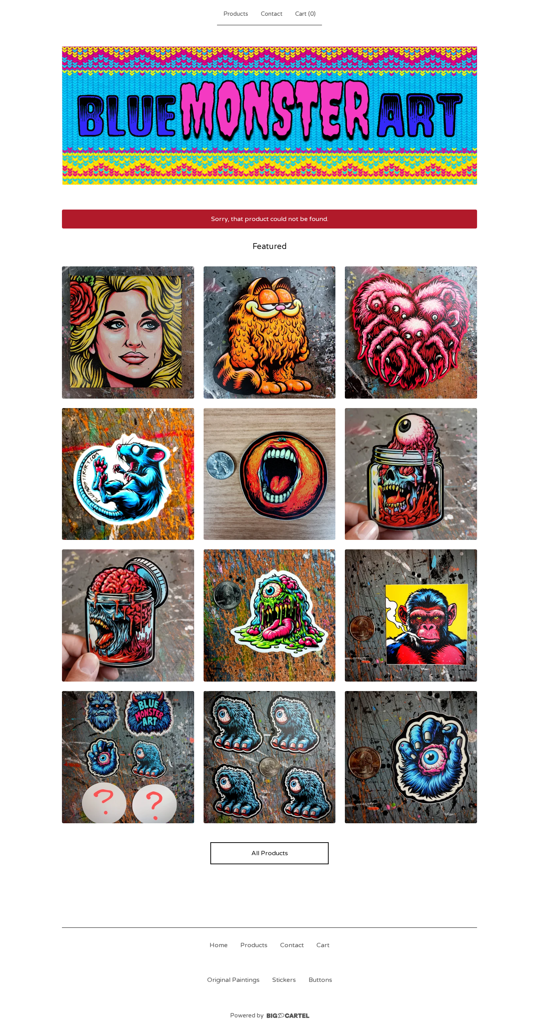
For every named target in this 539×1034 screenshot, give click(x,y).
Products (235, 13)
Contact (272, 13)
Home (219, 945)
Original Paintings (233, 980)
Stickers (284, 980)
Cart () (305, 13)
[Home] (269, 116)
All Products (269, 853)
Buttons (320, 980)
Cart (322, 945)
